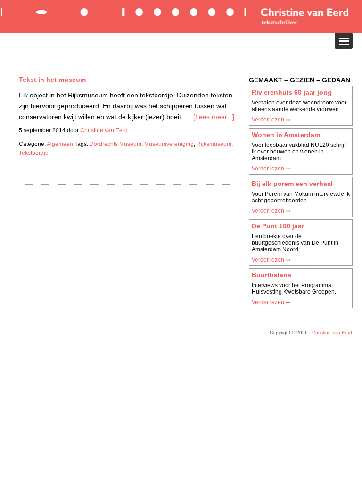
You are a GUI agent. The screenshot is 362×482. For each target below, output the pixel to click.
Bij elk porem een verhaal (292, 183)
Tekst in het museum (52, 79)
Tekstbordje (34, 153)
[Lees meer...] (213, 116)
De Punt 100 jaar (278, 226)
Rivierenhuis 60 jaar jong (292, 92)
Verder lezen (269, 119)
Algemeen (60, 144)
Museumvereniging (169, 144)
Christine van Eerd (332, 332)
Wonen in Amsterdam (286, 134)
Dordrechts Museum (115, 144)
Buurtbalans (271, 275)
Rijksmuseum (214, 144)
